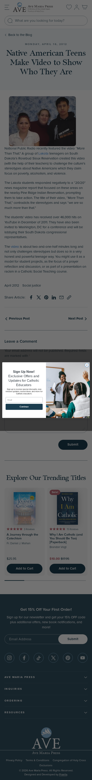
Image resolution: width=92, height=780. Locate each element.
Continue (24, 407)
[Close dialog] (87, 365)
